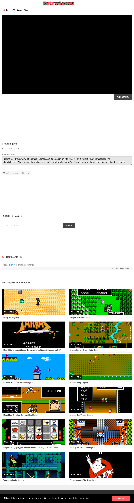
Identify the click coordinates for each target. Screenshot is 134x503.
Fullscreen (123, 97)
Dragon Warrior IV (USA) (80, 318)
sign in (12, 265)
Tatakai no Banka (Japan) (13, 480)
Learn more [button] (84, 498)
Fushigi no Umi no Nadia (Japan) (83, 448)
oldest (127, 268)
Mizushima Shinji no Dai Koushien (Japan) (20, 415)
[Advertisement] (67, 121)
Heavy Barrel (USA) (11, 318)
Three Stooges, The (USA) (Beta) (83, 480)
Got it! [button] (121, 498)
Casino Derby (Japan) (79, 383)
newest (121, 268)
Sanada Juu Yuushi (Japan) (81, 415)
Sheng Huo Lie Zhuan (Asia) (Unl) (83, 350)
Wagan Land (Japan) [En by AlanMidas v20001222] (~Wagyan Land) (30, 448)
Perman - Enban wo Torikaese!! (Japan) (19, 383)
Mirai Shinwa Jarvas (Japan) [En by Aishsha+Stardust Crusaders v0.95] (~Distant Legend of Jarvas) (43, 350)
